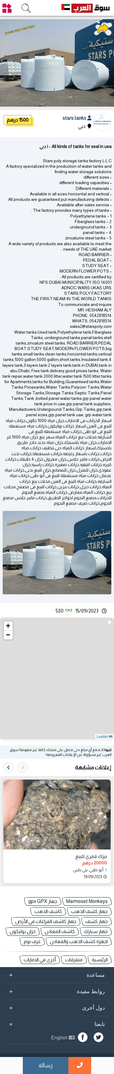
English (60, 1037)
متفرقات (74, 959)
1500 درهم (18, 119)
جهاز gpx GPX (42, 901)
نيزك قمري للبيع (91, 856)
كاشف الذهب (48, 911)
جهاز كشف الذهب (89, 911)
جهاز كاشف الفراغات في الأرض (45, 921)
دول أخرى (57, 1007)
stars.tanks (75, 118)
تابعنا (56, 1024)
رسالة (46, 1065)
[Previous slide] (22, 767)
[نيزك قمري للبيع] (57, 814)
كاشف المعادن (60, 931)
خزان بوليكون (23, 931)
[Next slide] (8, 767)
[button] (8, 625)
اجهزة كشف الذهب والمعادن (79, 941)
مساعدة (57, 975)
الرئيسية (100, 959)
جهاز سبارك (96, 931)
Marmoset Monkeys (87, 901)
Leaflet (103, 736)
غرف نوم (32, 941)
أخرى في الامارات (40, 959)
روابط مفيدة (57, 991)
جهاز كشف (96, 921)
